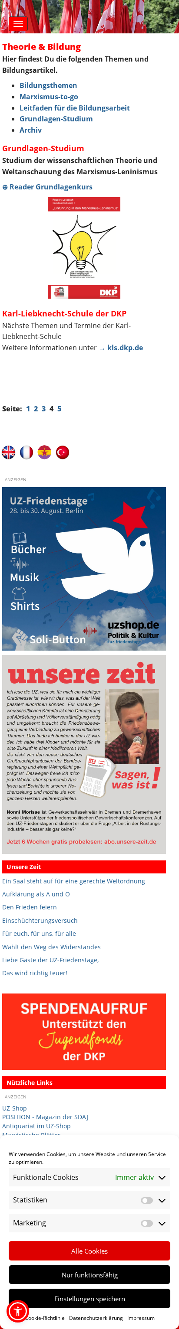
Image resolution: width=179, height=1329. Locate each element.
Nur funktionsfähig (90, 1274)
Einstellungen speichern (89, 1298)
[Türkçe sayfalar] (63, 452)
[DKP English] (8, 452)
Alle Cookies (89, 1251)
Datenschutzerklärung (96, 1318)
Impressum (141, 1318)
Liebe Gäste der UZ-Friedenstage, (50, 960)
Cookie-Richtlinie (45, 1318)
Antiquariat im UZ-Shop (36, 1126)
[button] (18, 1311)
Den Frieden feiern (29, 907)
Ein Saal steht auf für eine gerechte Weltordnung (73, 881)
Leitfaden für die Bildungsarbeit (75, 108)
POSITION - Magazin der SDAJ (45, 1117)
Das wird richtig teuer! (34, 973)
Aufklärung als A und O (36, 894)
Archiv (31, 130)
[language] (27, 452)
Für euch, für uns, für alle (39, 933)
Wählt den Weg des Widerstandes (51, 947)
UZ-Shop (14, 1108)
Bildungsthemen (48, 85)
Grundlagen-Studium (56, 119)
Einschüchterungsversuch (40, 920)
